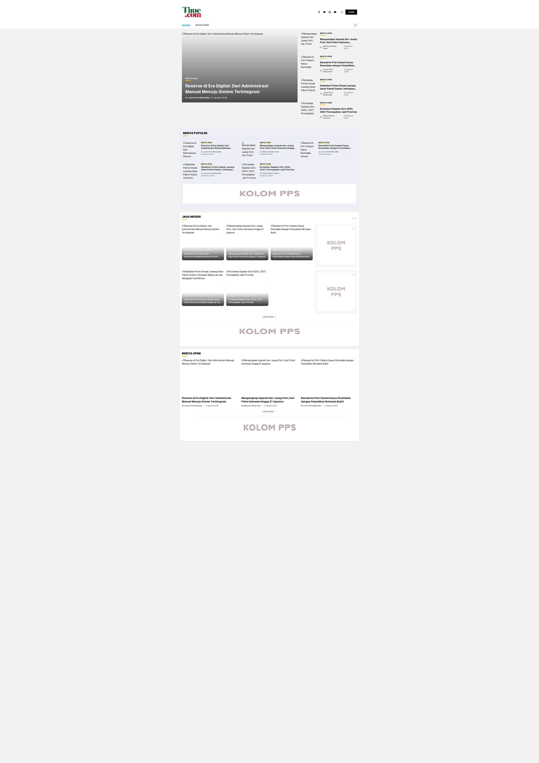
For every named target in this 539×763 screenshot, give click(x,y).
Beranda (186, 25)
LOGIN (351, 12)
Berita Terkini (202, 25)
